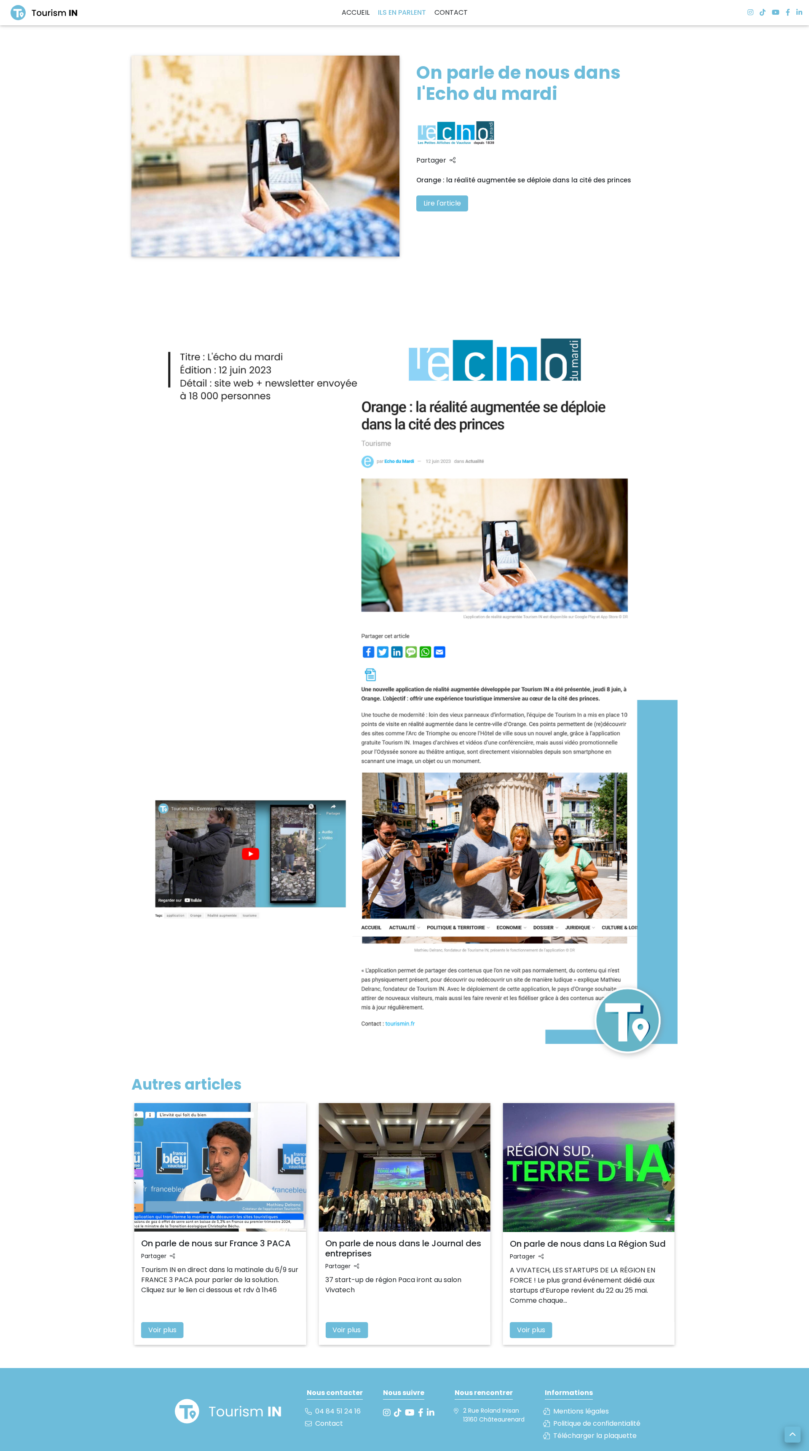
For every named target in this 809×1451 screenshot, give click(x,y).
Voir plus (162, 1330)
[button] (793, 1435)
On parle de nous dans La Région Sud (588, 1244)
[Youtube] (773, 12)
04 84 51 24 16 (338, 1411)
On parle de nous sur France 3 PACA (216, 1243)
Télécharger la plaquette (595, 1435)
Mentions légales (581, 1411)
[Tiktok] (759, 12)
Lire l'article (442, 203)
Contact (451, 12)
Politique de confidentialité (596, 1423)
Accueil (356, 12)
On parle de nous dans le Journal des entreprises (403, 1248)
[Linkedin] (796, 12)
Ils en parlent (402, 12)
